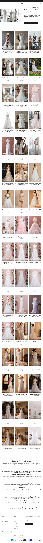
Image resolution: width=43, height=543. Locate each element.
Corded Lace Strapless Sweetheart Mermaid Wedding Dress (21, 342)
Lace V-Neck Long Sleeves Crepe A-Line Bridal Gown (35, 263)
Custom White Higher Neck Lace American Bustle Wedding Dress (21, 105)
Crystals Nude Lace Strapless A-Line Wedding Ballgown (35, 237)
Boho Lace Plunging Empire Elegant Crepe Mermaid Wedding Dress (8, 158)
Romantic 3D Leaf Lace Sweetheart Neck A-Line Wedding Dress (21, 289)
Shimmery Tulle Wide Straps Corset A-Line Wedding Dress (8, 342)
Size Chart (15, 516)
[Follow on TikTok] (14, 531)
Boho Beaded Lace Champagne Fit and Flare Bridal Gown (35, 158)
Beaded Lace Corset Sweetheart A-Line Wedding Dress (21, 421)
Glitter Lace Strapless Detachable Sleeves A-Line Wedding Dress (35, 369)
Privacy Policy (16, 526)
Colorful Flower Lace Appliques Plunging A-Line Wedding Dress (8, 316)
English (26, 535)
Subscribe (29, 523)
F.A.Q (15, 521)
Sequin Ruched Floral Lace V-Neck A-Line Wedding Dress (35, 210)
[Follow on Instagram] (5, 531)
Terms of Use (16, 528)
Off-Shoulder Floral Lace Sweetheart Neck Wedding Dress (21, 184)
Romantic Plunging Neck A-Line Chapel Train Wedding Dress (35, 448)
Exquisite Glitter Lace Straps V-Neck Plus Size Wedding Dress (35, 184)
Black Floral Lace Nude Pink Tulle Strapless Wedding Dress (21, 448)
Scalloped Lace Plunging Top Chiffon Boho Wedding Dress (8, 395)
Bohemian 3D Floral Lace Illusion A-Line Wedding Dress (35, 342)
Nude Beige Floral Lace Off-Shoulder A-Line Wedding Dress (35, 395)
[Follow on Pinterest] (8, 531)
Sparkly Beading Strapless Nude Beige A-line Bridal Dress (21, 395)
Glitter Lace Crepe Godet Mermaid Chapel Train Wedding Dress (8, 369)
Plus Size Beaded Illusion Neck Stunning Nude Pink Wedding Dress (8, 131)
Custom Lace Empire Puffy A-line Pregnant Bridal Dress (35, 78)
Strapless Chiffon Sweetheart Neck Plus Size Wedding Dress (21, 263)
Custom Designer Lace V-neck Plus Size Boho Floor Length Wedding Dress (21, 131)
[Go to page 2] (22, 454)
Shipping (15, 523)
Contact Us (4, 523)
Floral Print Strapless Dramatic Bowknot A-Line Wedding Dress (8, 237)
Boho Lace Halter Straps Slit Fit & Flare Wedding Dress (21, 158)
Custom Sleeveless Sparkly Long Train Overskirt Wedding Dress (8, 105)
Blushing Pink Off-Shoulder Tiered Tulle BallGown (21, 237)
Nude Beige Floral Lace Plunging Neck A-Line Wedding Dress (8, 421)
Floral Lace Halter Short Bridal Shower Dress (21, 210)
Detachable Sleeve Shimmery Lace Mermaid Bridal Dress (35, 316)
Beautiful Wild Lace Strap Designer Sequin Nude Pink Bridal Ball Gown (8, 184)
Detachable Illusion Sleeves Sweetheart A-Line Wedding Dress (35, 289)
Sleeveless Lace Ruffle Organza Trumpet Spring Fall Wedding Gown (8, 289)
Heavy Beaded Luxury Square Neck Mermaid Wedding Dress (35, 105)
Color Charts (16, 519)
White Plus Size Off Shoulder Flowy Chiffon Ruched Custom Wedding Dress (8, 78)
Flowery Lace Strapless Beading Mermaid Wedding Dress (21, 316)
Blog (2, 519)
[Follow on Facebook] (2, 531)
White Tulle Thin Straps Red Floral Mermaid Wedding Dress (7, 52)
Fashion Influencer (5, 521)
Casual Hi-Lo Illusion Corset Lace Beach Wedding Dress (35, 131)
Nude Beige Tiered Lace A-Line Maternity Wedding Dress (35, 421)
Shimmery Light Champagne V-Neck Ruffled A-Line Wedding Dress (8, 263)
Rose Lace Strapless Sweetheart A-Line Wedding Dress (8, 210)
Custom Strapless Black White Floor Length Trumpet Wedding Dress (35, 52)
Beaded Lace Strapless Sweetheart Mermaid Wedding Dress (8, 448)
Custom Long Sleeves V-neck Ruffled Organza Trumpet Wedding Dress (21, 52)
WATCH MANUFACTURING (30, 23)
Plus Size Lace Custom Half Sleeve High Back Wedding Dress (21, 78)
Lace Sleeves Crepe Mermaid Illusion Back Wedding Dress (21, 369)
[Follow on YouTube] (11, 531)
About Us (3, 516)
